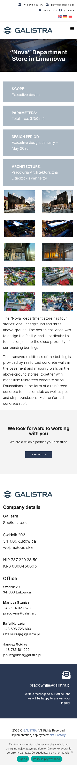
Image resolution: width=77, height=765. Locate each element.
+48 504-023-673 (33, 4)
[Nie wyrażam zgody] (72, 752)
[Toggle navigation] (72, 29)
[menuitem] (59, 16)
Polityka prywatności (46, 759)
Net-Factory (58, 735)
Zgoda (23, 759)
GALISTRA (30, 730)
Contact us (38, 454)
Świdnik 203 (49, 10)
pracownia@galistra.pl (62, 4)
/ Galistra (69, 10)
